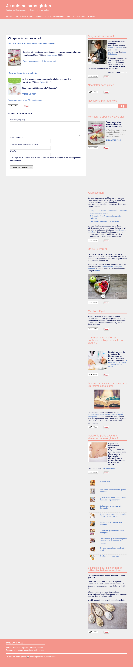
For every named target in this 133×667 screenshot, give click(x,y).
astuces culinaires (114, 51)
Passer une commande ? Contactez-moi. (39, 61)
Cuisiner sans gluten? (24, 16)
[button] (96, 133)
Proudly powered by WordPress (42, 657)
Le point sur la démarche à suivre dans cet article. (117, 363)
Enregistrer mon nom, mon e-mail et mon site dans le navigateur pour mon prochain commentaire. (45, 159)
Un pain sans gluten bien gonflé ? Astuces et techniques (113, 515)
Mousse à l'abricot (107, 481)
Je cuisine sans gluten (28, 5)
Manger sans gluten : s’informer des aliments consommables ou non (108, 212)
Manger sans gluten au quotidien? (50, 16)
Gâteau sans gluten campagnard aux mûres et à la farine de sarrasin (113, 541)
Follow (14, 106)
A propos (70, 16)
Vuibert (42, 82)
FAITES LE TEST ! (30, 94)
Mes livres (81, 16)
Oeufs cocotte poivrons (109, 556)
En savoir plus (109, 468)
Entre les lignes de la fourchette (23, 73)
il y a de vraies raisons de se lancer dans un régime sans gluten (105, 414)
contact (97, 271)
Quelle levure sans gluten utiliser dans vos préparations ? (113, 499)
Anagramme (52, 55)
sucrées (119, 48)
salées (110, 48)
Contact (91, 16)
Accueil (9, 16)
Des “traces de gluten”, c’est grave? (104, 221)
